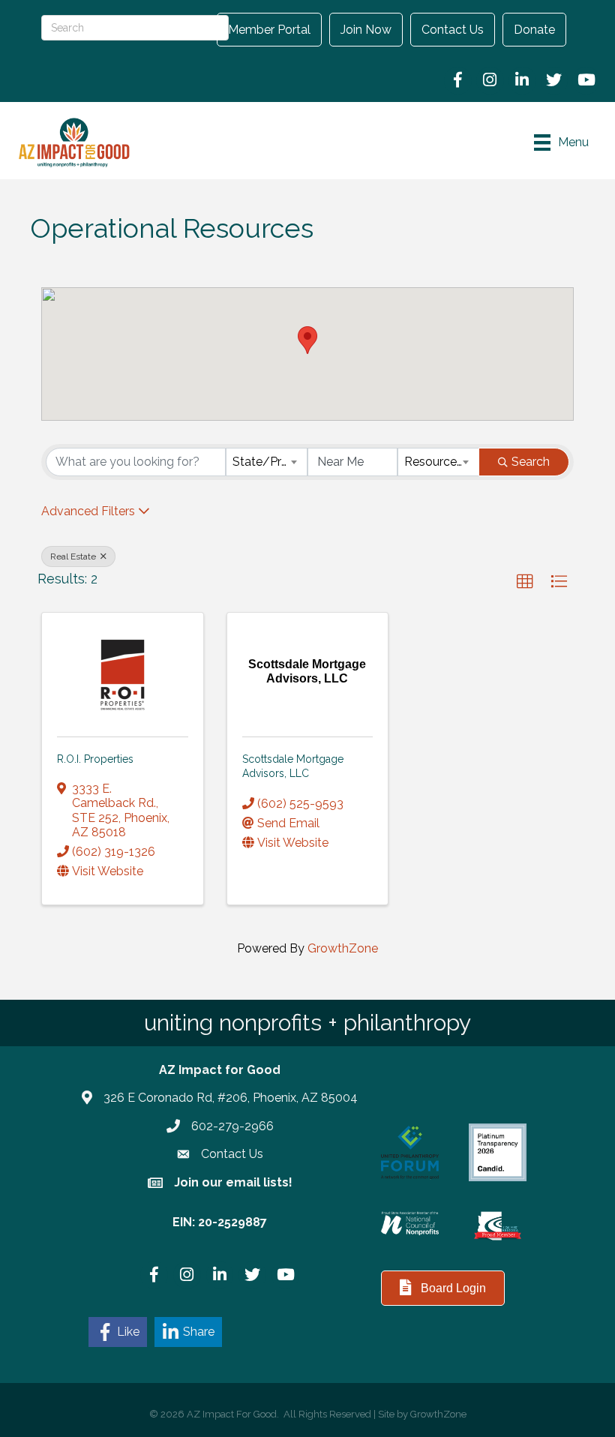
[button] (307, 340)
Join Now (366, 29)
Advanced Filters (88, 511)
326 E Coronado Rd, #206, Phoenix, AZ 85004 (231, 1097)
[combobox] (267, 462)
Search (531, 461)
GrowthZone (343, 948)
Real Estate (74, 556)
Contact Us (453, 29)
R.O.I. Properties (95, 759)
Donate (534, 29)
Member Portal (269, 29)
